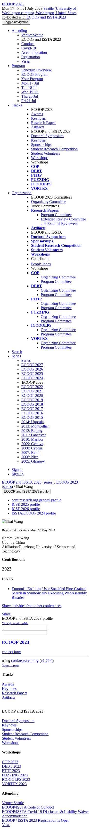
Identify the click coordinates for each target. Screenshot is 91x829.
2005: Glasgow (33, 461)
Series (26, 360)
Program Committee (56, 215)
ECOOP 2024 (32, 378)
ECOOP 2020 (32, 395)
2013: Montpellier (35, 426)
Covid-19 (28, 48)
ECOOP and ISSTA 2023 (46, 17)
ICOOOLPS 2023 (16, 779)
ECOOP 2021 (32, 391)
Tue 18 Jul (29, 88)
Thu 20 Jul (29, 96)
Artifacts (37, 127)
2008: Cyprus (31, 448)
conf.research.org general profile (36, 500)
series (48, 482)
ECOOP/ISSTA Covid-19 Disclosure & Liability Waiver (45, 812)
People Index (41, 264)
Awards (37, 114)
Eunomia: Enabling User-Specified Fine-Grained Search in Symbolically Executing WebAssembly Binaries (49, 593)
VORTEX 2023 (14, 784)
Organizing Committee (48, 202)
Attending (19, 31)
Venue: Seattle (32, 35)
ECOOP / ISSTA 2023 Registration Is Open (35, 820)
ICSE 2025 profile (26, 504)
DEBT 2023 (11, 766)
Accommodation (34, 52)
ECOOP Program (34, 74)
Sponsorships (41, 145)
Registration (30, 57)
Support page (10, 665)
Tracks (17, 105)
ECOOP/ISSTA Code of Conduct (28, 807)
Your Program (32, 79)
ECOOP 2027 (32, 365)
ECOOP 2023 (67, 482)
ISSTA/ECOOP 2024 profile (34, 513)
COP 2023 (10, 762)
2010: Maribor (32, 439)
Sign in (17, 469)
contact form (11, 652)
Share (6, 614)
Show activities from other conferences (31, 606)
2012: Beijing (31, 431)
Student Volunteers (45, 153)
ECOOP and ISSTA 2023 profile (26, 491)
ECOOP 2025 (32, 374)
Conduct (27, 44)
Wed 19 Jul (30, 92)
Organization (22, 193)
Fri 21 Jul (28, 101)
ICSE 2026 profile (26, 509)
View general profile (15, 623)
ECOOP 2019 (32, 400)
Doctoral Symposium (47, 136)
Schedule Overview (36, 70)
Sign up (18, 474)
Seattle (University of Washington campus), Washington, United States (39, 10)
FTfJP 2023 (11, 771)
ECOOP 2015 (32, 417)
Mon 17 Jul (30, 83)
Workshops (39, 158)
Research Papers (43, 123)
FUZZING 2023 (15, 775)
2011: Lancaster (33, 435)
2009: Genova (32, 444)
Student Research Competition (54, 149)
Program (18, 66)
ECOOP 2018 (32, 404)
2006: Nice (29, 457)
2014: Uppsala (32, 422)
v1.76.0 (46, 660)
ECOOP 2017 (32, 409)
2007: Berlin (31, 452)
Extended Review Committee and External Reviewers (63, 221)
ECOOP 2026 (32, 369)
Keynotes (38, 118)
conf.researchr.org (25, 660)
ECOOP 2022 (32, 387)
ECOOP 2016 (32, 413)
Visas (25, 61)
